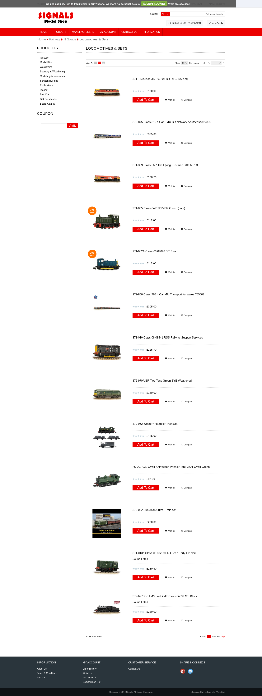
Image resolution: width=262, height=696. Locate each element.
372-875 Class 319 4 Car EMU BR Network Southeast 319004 (172, 122)
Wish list (171, 100)
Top (223, 636)
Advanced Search (214, 14)
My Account (108, 31)
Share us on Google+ (183, 671)
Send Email (190, 671)
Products (60, 31)
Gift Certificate (90, 677)
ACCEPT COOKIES (154, 3)
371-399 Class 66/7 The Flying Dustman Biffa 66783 (165, 165)
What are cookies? (179, 3)
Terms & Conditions (47, 673)
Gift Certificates (48, 99)
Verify (72, 125)
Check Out (215, 23)
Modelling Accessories (52, 76)
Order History (89, 668)
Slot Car (44, 94)
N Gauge (69, 39)
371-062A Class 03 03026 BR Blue (154, 251)
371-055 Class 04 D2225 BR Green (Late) (159, 208)
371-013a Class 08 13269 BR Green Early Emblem (165, 553)
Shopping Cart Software (202, 692)
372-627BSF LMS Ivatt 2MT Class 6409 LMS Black (165, 596)
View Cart (193, 23)
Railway (44, 57)
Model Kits (46, 62)
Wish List (87, 673)
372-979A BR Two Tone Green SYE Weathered (162, 380)
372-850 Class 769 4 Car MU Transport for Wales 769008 (168, 294)
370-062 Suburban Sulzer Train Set (154, 510)
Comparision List (91, 682)
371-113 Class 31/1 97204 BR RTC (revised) (161, 78)
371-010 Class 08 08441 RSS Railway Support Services (168, 337)
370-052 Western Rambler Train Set (155, 423)
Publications (47, 85)
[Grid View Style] (95, 63)
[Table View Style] (103, 63)
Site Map (41, 677)
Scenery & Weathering (52, 71)
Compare (187, 100)
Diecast (44, 90)
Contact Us (129, 31)
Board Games (47, 103)
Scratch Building (49, 80)
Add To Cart (145, 100)
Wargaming (46, 67)
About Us (42, 668)
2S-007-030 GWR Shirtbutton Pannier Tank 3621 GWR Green (171, 466)
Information (151, 31)
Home (43, 31)
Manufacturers (83, 31)
